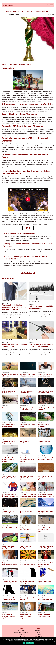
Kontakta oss (38, 636)
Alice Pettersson (12, 339)
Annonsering (38, 630)
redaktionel (51, 14)
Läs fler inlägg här (28, 273)
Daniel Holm (38, 301)
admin (37, 339)
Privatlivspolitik (30, 642)
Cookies (39, 634)
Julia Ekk (10, 300)
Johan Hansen (15, 14)
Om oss (39, 632)
